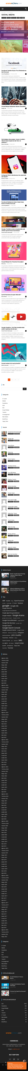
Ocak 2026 (4, 674)
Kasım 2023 (4, 733)
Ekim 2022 (3, 762)
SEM (18, 17)
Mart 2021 (3, 805)
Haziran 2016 (4, 934)
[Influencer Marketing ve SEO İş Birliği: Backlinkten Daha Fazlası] (5, 590)
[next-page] (18, 379)
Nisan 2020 (4, 830)
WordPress (5, 419)
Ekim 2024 (3, 708)
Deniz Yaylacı (11, 459)
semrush (16, 640)
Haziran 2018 (4, 880)
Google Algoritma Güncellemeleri (9, 610)
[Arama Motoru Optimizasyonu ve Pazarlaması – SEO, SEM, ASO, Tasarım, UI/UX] (14, 3)
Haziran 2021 (4, 798)
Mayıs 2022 (4, 773)
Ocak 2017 (4, 918)
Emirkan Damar (12, 466)
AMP (3, 600)
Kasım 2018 (4, 868)
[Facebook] (10, 1059)
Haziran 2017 (4, 907)
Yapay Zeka (5, 421)
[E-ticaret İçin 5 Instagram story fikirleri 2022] (11, 46)
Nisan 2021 (4, 803)
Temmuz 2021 (5, 796)
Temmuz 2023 (5, 742)
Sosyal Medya (4, 38)
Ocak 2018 (4, 891)
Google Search (7, 625)
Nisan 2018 (4, 884)
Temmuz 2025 (5, 687)
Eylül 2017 (3, 900)
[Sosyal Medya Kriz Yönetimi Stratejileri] (14, 251)
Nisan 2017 (4, 911)
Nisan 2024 (4, 721)
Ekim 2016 (3, 925)
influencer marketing (12, 632)
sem (12, 640)
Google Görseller (16, 618)
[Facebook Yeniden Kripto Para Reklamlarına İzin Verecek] (14, 63)
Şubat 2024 (4, 726)
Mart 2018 (3, 886)
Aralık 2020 (4, 812)
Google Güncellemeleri (9, 620)
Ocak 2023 (4, 755)
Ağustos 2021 (4, 794)
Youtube (10, 648)
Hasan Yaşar (11, 493)
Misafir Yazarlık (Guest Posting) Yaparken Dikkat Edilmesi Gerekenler (17, 575)
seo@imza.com (16, 1049)
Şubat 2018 (4, 889)
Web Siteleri (5, 416)
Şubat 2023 (4, 753)
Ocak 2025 (4, 701)
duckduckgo (9, 603)
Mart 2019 (3, 859)
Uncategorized (5, 414)
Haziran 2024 (4, 717)
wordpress (10, 645)
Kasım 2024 (4, 705)
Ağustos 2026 (4, 658)
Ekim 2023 (3, 735)
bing (12, 600)
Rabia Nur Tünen (12, 513)
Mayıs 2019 (4, 855)
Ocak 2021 (4, 810)
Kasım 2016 (4, 923)
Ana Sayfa (3, 12)
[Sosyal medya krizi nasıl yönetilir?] (14, 352)
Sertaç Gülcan (11, 533)
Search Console (6, 640)
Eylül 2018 (3, 873)
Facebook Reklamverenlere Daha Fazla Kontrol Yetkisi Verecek (12, 202)
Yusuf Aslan (11, 520)
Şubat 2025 (4, 699)
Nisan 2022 (4, 776)
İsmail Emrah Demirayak (6, 232)
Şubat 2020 (4, 834)
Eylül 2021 (3, 791)
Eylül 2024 (3, 710)
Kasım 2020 (4, 814)
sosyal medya (19, 643)
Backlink (8, 600)
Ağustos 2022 (4, 767)
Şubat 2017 (4, 916)
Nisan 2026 (4, 667)
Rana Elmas (4, 296)
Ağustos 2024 (4, 712)
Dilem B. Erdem (12, 547)
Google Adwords (7, 608)
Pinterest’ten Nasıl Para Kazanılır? (18, 991)
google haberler (21, 620)
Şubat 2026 (4, 671)
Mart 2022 (3, 778)
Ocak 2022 (4, 782)
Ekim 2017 (3, 898)
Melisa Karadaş (4, 144)
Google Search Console (11, 628)
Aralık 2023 (4, 730)
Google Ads (14, 606)
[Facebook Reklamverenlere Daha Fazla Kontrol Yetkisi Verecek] (14, 194)
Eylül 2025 (3, 683)
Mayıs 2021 (4, 800)
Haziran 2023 (4, 744)
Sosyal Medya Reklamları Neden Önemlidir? (13, 106)
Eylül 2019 (3, 846)
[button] (2, 9)
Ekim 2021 (3, 789)
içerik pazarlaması (6, 635)
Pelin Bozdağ (11, 527)
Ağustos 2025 (4, 685)
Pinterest (11, 637)
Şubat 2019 (4, 862)
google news (19, 623)
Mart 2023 (3, 751)
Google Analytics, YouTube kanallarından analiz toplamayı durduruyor (12, 328)
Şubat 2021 (4, 807)
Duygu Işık (3, 108)
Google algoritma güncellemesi (11, 613)
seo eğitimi (5, 643)
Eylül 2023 (3, 737)
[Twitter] (18, 1059)
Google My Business (8, 623)
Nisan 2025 (4, 694)
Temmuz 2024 (5, 714)
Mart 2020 (3, 832)
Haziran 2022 (4, 771)
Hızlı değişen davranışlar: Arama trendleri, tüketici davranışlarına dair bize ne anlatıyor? (13, 141)
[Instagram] (14, 1059)
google (5, 605)
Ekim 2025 (3, 681)
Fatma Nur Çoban (12, 506)
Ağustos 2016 (4, 930)
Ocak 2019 (4, 864)
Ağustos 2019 (4, 848)
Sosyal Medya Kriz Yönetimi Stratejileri (12, 262)
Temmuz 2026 (5, 660)
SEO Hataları (11, 643)
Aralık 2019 (4, 839)
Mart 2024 (3, 724)
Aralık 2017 (4, 893)
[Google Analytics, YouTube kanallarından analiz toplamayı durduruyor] (14, 316)
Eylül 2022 (3, 764)
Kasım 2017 (4, 896)
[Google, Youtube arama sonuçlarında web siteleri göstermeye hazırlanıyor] (14, 221)
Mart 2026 (3, 669)
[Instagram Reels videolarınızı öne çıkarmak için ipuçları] (14, 164)
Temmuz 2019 (5, 850)
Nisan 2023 (4, 748)
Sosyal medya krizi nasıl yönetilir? (11, 363)
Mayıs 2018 (4, 882)
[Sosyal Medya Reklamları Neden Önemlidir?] (14, 95)
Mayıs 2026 (4, 665)
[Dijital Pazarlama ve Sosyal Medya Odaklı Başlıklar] (5, 583)
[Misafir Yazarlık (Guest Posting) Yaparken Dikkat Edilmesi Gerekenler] (5, 575)
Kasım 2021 (4, 787)
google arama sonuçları (7, 618)
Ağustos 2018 (4, 875)
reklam (15, 637)
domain (4, 603)
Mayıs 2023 (4, 746)
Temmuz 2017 (5, 905)
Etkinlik (8, 17)
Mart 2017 (3, 914)
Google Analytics (6, 615)
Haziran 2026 (4, 662)
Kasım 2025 (4, 678)
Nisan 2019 (4, 857)
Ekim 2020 (3, 816)
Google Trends (20, 630)
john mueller (16, 635)
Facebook (20, 603)
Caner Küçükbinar (5, 73)
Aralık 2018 (4, 866)
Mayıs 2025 (4, 692)
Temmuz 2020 (5, 823)
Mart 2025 (3, 696)
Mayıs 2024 (4, 719)
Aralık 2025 (4, 676)
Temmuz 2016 (5, 932)
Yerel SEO (4, 648)
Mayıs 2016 (4, 936)
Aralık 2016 (4, 920)
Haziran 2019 (4, 853)
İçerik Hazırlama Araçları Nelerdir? (11, 294)
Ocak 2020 (4, 837)
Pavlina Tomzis (4, 178)
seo (20, 640)
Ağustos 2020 (4, 821)
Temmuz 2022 (5, 769)
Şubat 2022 (4, 780)
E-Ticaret (4, 17)
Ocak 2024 (4, 728)
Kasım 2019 (4, 841)
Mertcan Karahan (12, 554)
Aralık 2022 (4, 757)
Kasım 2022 (4, 760)
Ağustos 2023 (4, 739)
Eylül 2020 (3, 819)
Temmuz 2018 (5, 877)
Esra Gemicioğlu (12, 499)
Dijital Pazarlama (19, 601)
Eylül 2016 (3, 927)
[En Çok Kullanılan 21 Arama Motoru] (5, 977)
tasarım (4, 645)
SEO (21, 17)
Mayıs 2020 (4, 828)
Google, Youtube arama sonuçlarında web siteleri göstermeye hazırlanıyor (13, 229)
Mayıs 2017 (4, 909)
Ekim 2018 (3, 871)
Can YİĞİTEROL (12, 472)
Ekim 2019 (3, 843)
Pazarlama (14, 17)
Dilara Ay (3, 263)
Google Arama (18, 615)
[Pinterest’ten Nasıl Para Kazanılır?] (5, 993)
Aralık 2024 (4, 703)
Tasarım (4, 412)
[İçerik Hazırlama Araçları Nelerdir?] (14, 284)
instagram (21, 632)
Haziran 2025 (4, 690)
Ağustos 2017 (4, 902)
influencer (4, 632)
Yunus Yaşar (4, 31)
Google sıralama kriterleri (9, 630)
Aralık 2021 (4, 785)
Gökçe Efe (10, 540)
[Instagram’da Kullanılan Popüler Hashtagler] (5, 986)
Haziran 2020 (4, 825)
